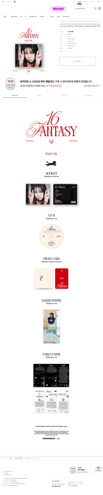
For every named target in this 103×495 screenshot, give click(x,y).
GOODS (42, 16)
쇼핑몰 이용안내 (28, 458)
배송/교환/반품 (88, 95)
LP (25, 16)
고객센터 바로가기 (37, 458)
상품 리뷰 (64, 95)
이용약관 (10, 458)
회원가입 (80, 1)
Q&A (58, 16)
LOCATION (66, 16)
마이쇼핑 (91, 1)
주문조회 (85, 1)
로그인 (74, 1)
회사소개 (4, 458)
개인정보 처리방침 (18, 458)
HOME (62, 21)
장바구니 (99, 1)
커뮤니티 (8, 3)
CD (21, 16)
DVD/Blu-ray (33, 16)
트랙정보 (39, 95)
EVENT (52, 16)
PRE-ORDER (14, 16)
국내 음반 (70, 21)
